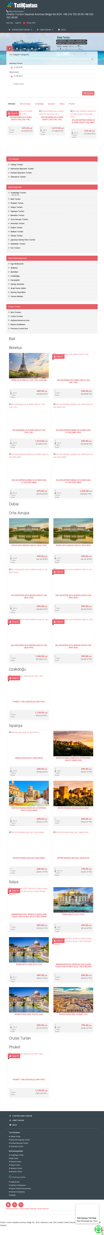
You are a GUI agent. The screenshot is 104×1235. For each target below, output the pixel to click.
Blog (64, 29)
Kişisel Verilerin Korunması (20, 1188)
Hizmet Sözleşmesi (17, 1192)
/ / (19, 55)
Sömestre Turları (16, 1146)
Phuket (72, 104)
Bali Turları (14, 1158)
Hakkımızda (14, 1182)
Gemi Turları (45, 29)
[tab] (9, 48)
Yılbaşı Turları (15, 1136)
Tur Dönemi (14, 1132)
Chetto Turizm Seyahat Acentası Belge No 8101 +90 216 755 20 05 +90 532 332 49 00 (49, 15)
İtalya (62, 104)
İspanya (51, 104)
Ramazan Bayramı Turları (20, 1140)
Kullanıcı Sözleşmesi (18, 1185)
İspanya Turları (16, 1168)
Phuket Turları (15, 1161)
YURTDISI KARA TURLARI (21, 29)
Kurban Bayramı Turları (19, 1143)
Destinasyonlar (16, 1151)
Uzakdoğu (39, 104)
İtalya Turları (15, 1165)
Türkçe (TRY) (31, 23)
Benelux (11, 104)
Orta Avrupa (25, 104)
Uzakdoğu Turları (17, 1155)
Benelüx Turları (16, 1171)
